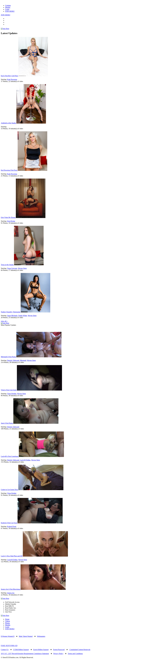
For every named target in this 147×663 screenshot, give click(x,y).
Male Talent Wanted (25, 636)
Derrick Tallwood (13, 360)
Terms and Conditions (75, 653)
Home (7, 619)
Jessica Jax (10, 593)
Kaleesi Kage (11, 526)
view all (4, 321)
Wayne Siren (22, 268)
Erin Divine (11, 221)
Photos (7, 623)
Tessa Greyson (12, 268)
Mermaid (23, 360)
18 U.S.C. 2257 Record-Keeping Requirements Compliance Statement (25, 653)
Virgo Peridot (11, 394)
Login (7, 9)
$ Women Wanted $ (7, 636)
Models (7, 7)
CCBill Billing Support (21, 649)
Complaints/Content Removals (79, 649)
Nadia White (22, 315)
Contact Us (5, 649)
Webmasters (41, 636)
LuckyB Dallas (25, 460)
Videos (7, 621)
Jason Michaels (12, 315)
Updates (8, 5)
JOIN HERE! (10, 11)
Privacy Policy (58, 653)
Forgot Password (59, 649)
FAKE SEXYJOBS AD (9, 646)
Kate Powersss (12, 79)
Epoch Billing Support (41, 649)
